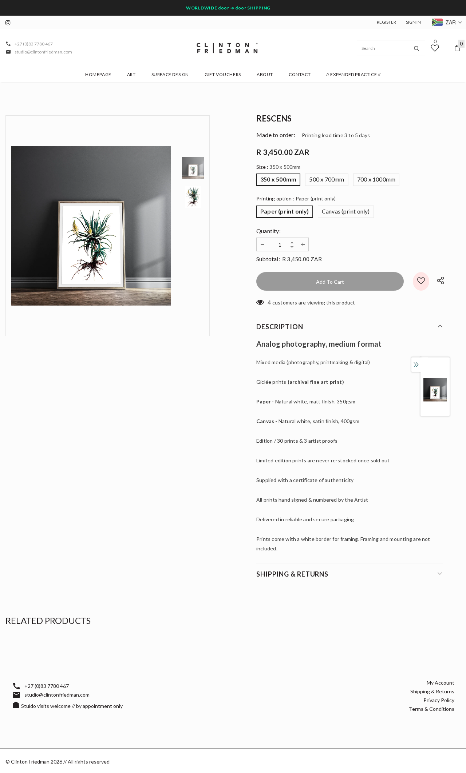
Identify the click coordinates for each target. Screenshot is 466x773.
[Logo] (227, 48)
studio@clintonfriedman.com (43, 52)
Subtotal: (268, 258)
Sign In (413, 22)
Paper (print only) (284, 211)
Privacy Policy (438, 700)
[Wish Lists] (421, 281)
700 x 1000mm (376, 179)
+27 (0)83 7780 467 (34, 44)
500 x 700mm (326, 179)
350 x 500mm (278, 179)
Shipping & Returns (432, 691)
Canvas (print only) (346, 211)
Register (386, 22)
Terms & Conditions (431, 709)
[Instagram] (10, 22)
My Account (440, 683)
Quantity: (268, 230)
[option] (91, 226)
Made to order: (275, 134)
